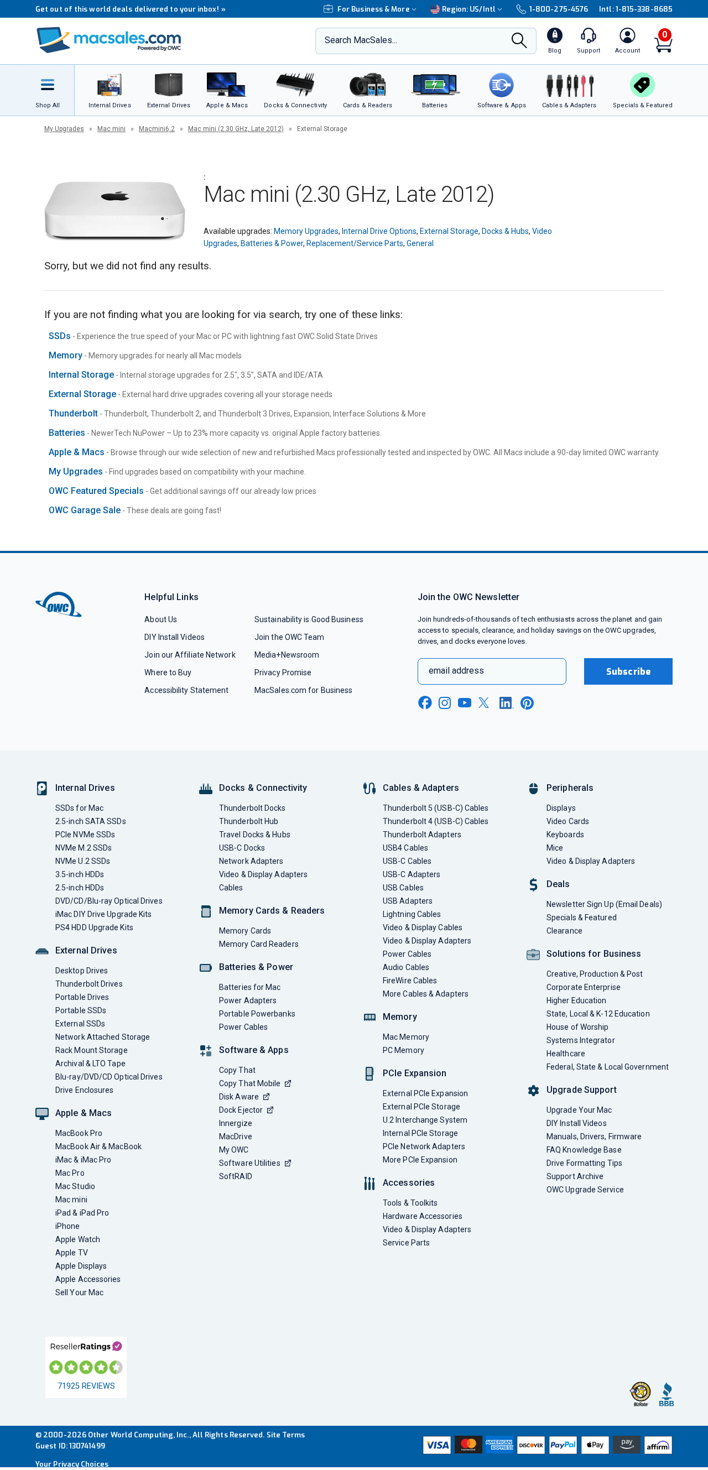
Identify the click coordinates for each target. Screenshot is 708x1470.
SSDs (60, 336)
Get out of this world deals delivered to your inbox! (130, 9)
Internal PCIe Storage (420, 1133)
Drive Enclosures (84, 1090)
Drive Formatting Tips (584, 1163)
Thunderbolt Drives (89, 983)
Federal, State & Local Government (607, 1066)
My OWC (234, 1149)
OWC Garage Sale (85, 510)
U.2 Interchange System (425, 1119)
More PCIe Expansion (420, 1159)
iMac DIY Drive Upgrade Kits (103, 914)
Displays (561, 808)
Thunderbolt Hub (248, 821)
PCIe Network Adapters (424, 1146)
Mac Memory (406, 1037)
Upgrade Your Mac (579, 1110)
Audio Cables (406, 967)
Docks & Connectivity (263, 788)
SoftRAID (235, 1176)
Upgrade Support (581, 1090)
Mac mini (111, 129)
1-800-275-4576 (558, 9)
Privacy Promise (282, 672)
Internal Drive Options (379, 231)
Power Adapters (248, 1000)
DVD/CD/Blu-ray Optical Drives (109, 900)
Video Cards (567, 821)
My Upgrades (64, 129)
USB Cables (403, 887)
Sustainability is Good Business (308, 619)
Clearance (564, 930)
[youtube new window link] (464, 702)
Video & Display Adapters (263, 874)
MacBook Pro (78, 1133)
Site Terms (286, 1435)
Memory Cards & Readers (272, 910)
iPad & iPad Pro (82, 1212)
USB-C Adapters (411, 874)
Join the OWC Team (289, 637)
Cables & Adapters (421, 788)
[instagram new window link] (445, 703)
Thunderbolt (73, 413)
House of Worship (577, 1027)
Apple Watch (77, 1239)
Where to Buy (167, 672)
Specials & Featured (581, 917)
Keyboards (565, 834)
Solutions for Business (593, 953)
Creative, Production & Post (594, 973)
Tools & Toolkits (410, 1202)
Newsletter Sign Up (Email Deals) (604, 904)
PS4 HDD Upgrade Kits (94, 927)
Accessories (409, 1182)
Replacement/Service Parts (354, 243)
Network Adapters (251, 861)
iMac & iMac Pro (83, 1159)
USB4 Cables (405, 847)
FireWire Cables (410, 980)
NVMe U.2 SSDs (82, 861)
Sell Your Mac (79, 1292)
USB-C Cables (407, 861)
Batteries (67, 433)
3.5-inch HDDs (79, 874)
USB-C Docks (242, 847)
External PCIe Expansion (425, 1093)
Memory (65, 355)
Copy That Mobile (249, 1083)
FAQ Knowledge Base (584, 1149)
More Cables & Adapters (425, 993)
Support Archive (574, 1176)
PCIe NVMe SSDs (85, 834)
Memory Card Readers (259, 944)
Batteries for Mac (250, 987)
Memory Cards (245, 930)
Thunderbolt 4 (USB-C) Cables (436, 821)
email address (456, 670)
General (420, 243)
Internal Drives (85, 788)
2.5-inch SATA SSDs (90, 821)
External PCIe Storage (421, 1106)
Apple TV (71, 1252)
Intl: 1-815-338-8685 (636, 9)
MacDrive (235, 1136)
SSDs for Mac (79, 808)
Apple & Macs (77, 452)
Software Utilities (249, 1163)
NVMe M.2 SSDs (83, 847)
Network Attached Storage (102, 1037)
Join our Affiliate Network (189, 654)
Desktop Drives (81, 970)
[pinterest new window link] (527, 703)
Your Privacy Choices (71, 1464)
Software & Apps (254, 1050)
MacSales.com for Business (303, 690)
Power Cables (243, 1027)
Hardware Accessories (422, 1216)
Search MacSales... (361, 40)
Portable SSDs (80, 1010)
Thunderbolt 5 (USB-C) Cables (436, 808)
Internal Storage (81, 374)
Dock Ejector (241, 1110)
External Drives (86, 950)
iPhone (67, 1226)
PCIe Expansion (415, 1073)
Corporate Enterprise (583, 987)
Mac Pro (70, 1173)
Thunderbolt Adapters (422, 834)
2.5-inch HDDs (79, 887)
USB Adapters (408, 900)
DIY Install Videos (174, 637)
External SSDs (80, 1023)
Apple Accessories (88, 1279)
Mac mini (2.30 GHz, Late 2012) (236, 129)
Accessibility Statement (186, 690)
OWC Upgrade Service (585, 1189)
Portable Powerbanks (257, 1013)
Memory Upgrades (306, 231)
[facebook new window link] (425, 703)
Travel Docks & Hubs (254, 834)
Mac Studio (75, 1186)
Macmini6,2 (157, 129)
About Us (160, 619)
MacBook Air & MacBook (98, 1146)
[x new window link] (485, 702)
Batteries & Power (272, 243)
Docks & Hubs (505, 231)
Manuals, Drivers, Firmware (594, 1136)
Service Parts (406, 1242)
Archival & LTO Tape (90, 1063)
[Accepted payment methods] (546, 1446)
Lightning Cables (412, 914)
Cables (231, 887)
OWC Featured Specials (96, 491)
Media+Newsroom (286, 654)
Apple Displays (81, 1266)
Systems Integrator (580, 1040)
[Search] (519, 41)
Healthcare (565, 1053)
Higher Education (576, 1000)
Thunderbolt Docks (252, 808)
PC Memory (403, 1050)
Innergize (235, 1123)
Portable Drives (82, 997)
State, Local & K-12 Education (598, 1013)
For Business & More (373, 9)
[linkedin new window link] (506, 703)
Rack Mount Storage (91, 1050)
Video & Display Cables (422, 927)
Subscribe (628, 671)
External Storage (449, 231)
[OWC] (109, 41)
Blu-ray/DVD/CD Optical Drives (109, 1076)
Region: (469, 9)
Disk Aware (239, 1096)
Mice (554, 847)
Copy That (237, 1070)
